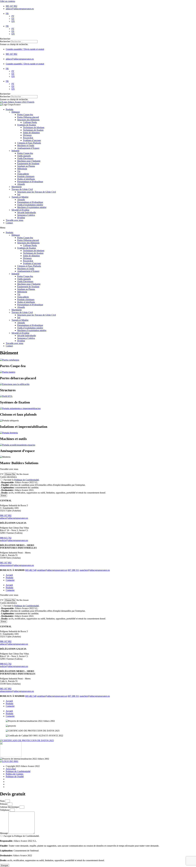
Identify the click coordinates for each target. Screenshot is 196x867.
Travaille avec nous (14, 220)
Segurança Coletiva (26, 215)
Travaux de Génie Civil (22, 189)
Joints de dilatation (31, 132)
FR (7, 13)
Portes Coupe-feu (25, 114)
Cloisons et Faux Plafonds (29, 143)
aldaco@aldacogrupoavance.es (14, 518)
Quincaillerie (23, 174)
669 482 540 (31, 570)
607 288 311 (73, 570)
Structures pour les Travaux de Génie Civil (36, 192)
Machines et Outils (25, 145)
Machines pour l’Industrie (28, 161)
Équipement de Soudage (28, 163)
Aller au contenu (7, 1)
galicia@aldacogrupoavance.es (14, 540)
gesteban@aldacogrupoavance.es (52, 570)
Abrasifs (21, 184)
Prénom (4, 804)
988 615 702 (5, 538)
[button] (98, 38)
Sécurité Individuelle (26, 212)
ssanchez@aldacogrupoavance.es (95, 570)
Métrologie (22, 168)
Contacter (10, 580)
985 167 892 (5, 562)
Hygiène (21, 217)
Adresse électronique (10, 807)
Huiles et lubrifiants (26, 179)
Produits (9, 109)
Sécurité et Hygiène (20, 210)
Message (4, 833)
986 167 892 (5, 515)
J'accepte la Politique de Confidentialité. (79, 848)
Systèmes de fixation (26, 125)
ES (12, 18)
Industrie (15, 150)
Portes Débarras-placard (28, 117)
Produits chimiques (25, 176)
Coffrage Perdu (30, 122)
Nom (2, 801)
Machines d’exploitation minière (31, 207)
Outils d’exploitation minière (30, 205)
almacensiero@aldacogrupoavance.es (17, 565)
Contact (9, 223)
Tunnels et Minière (19, 197)
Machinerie (16, 186)
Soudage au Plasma (26, 166)
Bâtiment (15, 112)
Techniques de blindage (33, 127)
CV (2, 474)
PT (12, 16)
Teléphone (5, 810)
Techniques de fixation (33, 130)
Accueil (9, 575)
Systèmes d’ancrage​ (32, 140)
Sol (18, 194)
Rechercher (5, 41)
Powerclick (28, 138)
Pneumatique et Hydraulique (30, 181)
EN (13, 21)
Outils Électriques (25, 158)
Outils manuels (24, 156)
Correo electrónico (8, 477)
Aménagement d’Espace (28, 148)
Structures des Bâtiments (28, 120)
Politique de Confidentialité (26, 480)
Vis (18, 171)
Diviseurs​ (27, 135)
